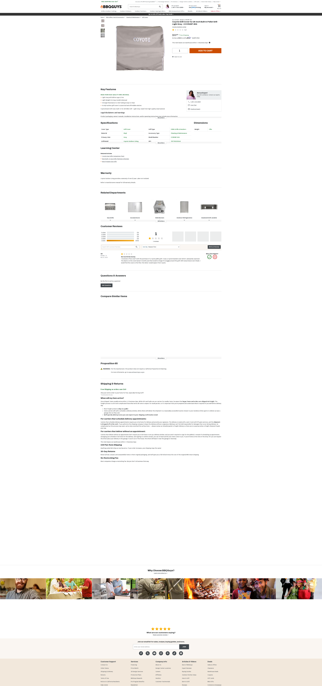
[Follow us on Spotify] (181, 653)
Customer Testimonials (163, 681)
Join (184, 647)
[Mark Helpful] (209, 257)
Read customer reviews (160, 635)
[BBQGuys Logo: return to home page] (114, 7)
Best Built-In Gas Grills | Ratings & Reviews (115, 159)
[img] (137, 51)
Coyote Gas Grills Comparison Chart (113, 156)
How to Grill (185, 678)
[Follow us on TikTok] (174, 653)
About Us (158, 665)
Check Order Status (206, 1)
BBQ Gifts (211, 681)
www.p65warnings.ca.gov (136, 372)
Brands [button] (190, 11)
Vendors (158, 678)
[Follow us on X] (148, 653)
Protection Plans (136, 675)
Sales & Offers (212, 665)
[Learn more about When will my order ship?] (210, 43)
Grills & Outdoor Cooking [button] (108, 11)
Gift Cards (196, 1)
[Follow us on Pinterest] (168, 653)
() (185, 30)
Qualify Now (195, 38)
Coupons (210, 675)
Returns (103, 675)
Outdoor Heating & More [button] (157, 11)
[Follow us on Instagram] (161, 653)
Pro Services (174, 1)
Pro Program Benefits (137, 681)
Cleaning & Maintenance (133, 17)
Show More (161, 117)
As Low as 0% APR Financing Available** (146, 1)
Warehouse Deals (213, 671)
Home (102, 17)
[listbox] (103, 28)
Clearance (211, 668)
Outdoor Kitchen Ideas (189, 675)
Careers (158, 671)
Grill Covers (145, 17)
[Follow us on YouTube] (154, 653)
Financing (134, 665)
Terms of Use (105, 678)
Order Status (105, 668)
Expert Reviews (187, 668)
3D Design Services (137, 671)
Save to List (178, 57)
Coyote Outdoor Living (179, 27)
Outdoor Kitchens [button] (125, 11)
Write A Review (214, 247)
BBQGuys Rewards (136, 678)
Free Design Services (163, 1)
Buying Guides (186, 671)
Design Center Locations (186, 1)
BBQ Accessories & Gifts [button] (176, 11)
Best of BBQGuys (187, 665)
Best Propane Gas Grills (109, 161)
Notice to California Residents (110, 681)
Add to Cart (205, 51)
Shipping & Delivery (107, 671)
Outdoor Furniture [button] (140, 11)
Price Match (134, 668)
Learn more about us (160, 573)
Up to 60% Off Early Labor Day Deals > (161, 14)
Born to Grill (185, 681)
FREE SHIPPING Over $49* (109, 2)
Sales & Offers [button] (215, 11)
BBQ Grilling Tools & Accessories (115, 17)
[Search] (160, 6)
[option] (103, 23)
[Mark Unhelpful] (215, 257)
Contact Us (104, 665)
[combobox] (161, 247)
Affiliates (158, 675)
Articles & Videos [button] (201, 11)
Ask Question (106, 285)
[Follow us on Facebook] (141, 653)
